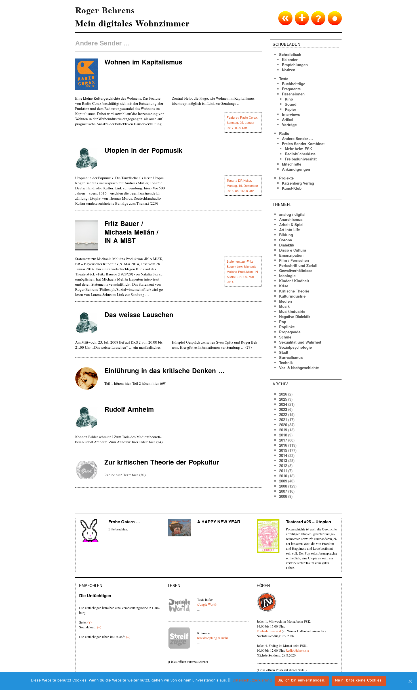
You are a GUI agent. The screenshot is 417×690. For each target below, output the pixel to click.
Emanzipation (291, 255)
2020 (283, 424)
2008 (283, 486)
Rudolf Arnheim (129, 409)
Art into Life (289, 229)
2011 (283, 470)
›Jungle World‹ (207, 604)
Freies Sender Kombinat (303, 143)
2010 (283, 475)
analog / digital (292, 214)
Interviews (291, 114)
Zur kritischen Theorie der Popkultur (161, 462)
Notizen (288, 69)
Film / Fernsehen (294, 260)
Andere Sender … (297, 138)
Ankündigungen (296, 169)
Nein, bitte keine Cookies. (359, 680)
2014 (283, 455)
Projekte (286, 178)
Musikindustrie (292, 311)
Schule (285, 337)
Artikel (287, 119)
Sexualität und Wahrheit (300, 342)
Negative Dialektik (294, 316)
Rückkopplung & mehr (212, 637)
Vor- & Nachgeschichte (299, 367)
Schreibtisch (290, 54)
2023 (283, 409)
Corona (285, 239)
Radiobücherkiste (300, 153)
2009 (283, 481)
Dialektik (286, 245)
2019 (283, 429)
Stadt (283, 352)
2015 (283, 450)
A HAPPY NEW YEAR (218, 521)
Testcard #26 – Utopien (308, 521)
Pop (282, 321)
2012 (283, 465)
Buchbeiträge (293, 83)
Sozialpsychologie (295, 347)
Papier (290, 109)
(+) (89, 622)
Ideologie (287, 275)
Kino (289, 99)
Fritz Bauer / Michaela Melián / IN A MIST (131, 232)
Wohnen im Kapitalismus (143, 61)
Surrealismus (291, 357)
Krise (283, 285)
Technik (286, 362)
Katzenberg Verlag (298, 183)
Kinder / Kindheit (294, 280)
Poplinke (287, 326)
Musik (284, 306)
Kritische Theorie (294, 291)
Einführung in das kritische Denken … (164, 370)
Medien (285, 301)
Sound (290, 104)
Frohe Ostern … (124, 521)
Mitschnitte (291, 164)
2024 (283, 404)
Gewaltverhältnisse (295, 270)
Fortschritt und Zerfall (298, 265)
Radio (284, 133)
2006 (283, 496)
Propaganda (289, 331)
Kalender (290, 59)
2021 (283, 419)
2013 (283, 460)
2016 (283, 445)
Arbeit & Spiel (291, 224)
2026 (283, 394)
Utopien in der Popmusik (143, 150)
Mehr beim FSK (298, 148)
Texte (283, 78)
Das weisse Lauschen (138, 314)
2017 (283, 440)
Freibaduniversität (301, 159)
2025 (283, 399)
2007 (283, 491)
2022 (283, 414)
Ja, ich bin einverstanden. (302, 680)
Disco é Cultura (292, 250)
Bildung (286, 234)
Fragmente (291, 88)
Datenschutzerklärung (252, 680)
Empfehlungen (295, 64)
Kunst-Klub (292, 188)
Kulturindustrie (292, 296)
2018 (283, 435)
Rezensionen (293, 94)
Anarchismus (290, 219)
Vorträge (289, 124)
